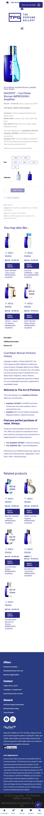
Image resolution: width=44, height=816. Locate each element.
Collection (7, 177)
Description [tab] (7, 338)
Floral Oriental (21, 213)
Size (5, 162)
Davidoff (32, 87)
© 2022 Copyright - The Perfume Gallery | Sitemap (22, 797)
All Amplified (9, 87)
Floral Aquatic (9, 89)
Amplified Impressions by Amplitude (19, 216)
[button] (22, 28)
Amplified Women (22, 87)
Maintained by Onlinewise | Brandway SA (22, 804)
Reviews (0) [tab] (8, 345)
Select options (10, 266)
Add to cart (17, 190)
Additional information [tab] (11, 341)
